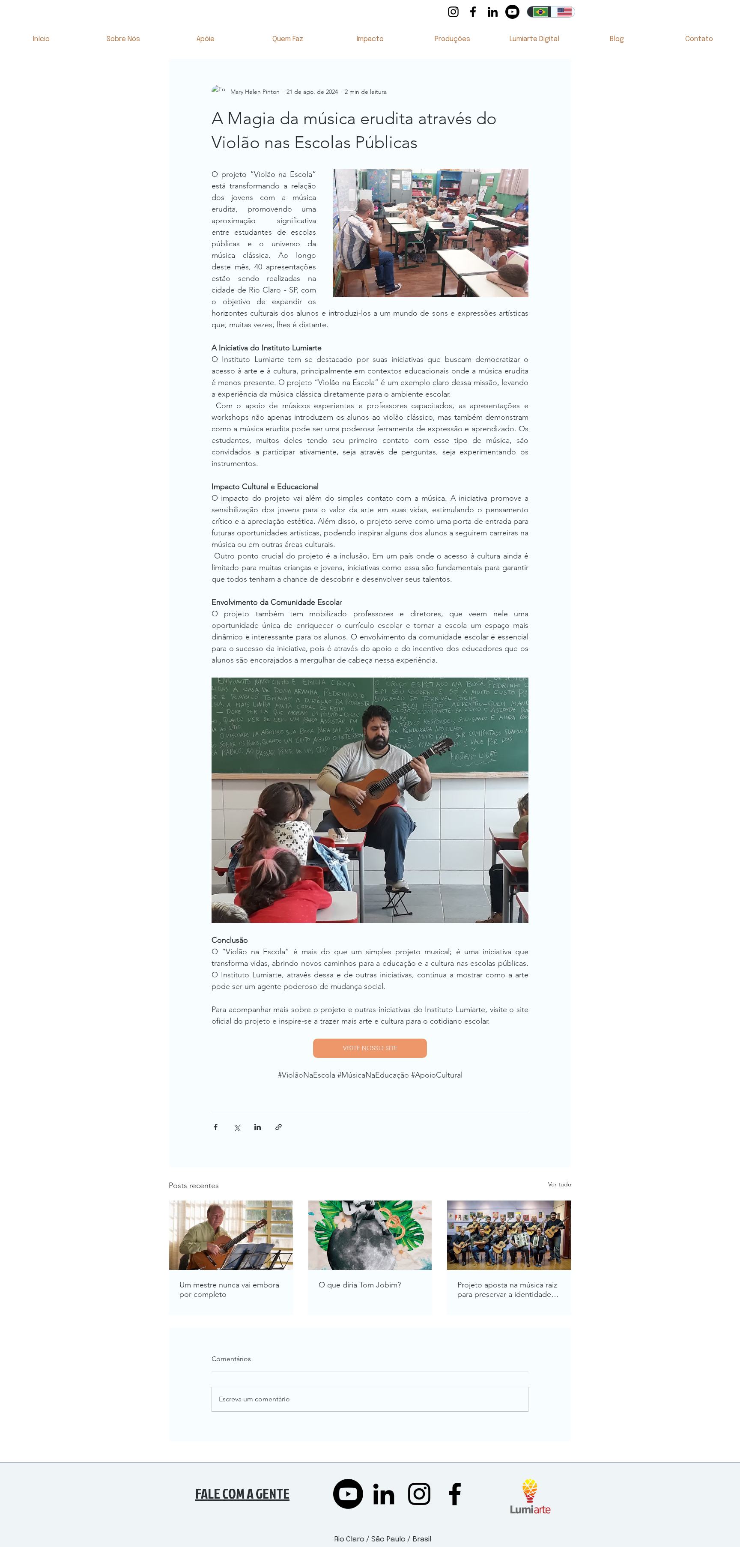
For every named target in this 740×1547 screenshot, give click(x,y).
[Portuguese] (539, 11)
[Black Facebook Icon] (473, 12)
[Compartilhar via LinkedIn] (258, 1127)
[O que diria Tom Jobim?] (370, 1235)
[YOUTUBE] (512, 12)
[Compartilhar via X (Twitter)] (237, 1127)
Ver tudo (559, 1184)
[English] (563, 11)
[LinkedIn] (493, 12)
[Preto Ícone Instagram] (453, 12)
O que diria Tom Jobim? (360, 1285)
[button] (123, 42)
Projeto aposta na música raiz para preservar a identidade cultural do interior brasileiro (507, 1289)
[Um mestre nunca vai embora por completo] (231, 1235)
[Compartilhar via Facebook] (216, 1127)
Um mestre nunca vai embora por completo (229, 1289)
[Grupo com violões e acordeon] (509, 1235)
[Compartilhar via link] (279, 1127)
